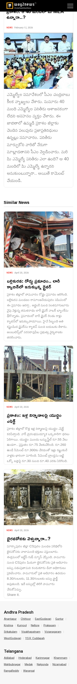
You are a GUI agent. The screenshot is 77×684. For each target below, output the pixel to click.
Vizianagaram (52, 631)
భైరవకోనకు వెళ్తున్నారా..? (28, 538)
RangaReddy (11, 670)
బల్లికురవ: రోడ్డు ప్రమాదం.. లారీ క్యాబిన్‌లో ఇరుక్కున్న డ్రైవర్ (33, 283)
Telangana (13, 651)
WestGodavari (12, 638)
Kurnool (22, 625)
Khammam (60, 658)
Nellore (35, 625)
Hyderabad (25, 658)
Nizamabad (59, 664)
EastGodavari (43, 619)
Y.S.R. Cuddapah (35, 638)
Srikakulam (10, 631)
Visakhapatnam (30, 631)
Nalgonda (42, 664)
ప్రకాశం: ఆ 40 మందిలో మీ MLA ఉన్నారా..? (35, 14)
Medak (29, 664)
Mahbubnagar (12, 664)
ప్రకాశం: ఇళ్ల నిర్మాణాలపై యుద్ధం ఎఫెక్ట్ (34, 418)
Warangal (29, 670)
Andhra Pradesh (18, 612)
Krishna (8, 625)
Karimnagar (43, 658)
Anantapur (10, 619)
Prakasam (50, 625)
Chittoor (26, 619)
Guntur (59, 619)
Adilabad (9, 658)
